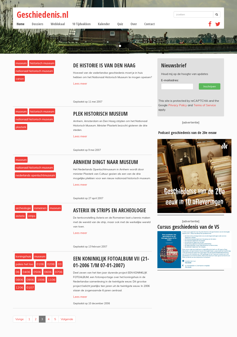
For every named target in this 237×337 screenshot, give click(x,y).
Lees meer (80, 83)
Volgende (67, 319)
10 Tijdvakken (81, 24)
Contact (149, 24)
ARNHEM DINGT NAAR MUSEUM (105, 161)
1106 (51, 279)
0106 (40, 264)
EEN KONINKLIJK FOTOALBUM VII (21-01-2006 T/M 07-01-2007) (111, 262)
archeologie (23, 208)
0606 (48, 272)
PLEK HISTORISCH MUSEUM (100, 113)
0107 (30, 287)
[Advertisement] (190, 304)
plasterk (21, 127)
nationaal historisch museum (34, 71)
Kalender (104, 24)
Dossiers (37, 24)
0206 (51, 264)
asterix (20, 216)
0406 (26, 272)
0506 (37, 272)
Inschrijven (209, 86)
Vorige (19, 319)
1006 (41, 279)
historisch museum (42, 63)
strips (31, 216)
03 (60, 264)
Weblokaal (58, 24)
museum (21, 63)
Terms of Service (204, 105)
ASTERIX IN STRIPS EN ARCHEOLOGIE (109, 210)
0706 (58, 272)
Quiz (120, 24)
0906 (30, 279)
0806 (19, 279)
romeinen (40, 208)
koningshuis (23, 256)
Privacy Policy (177, 105)
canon (20, 79)
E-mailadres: (170, 80)
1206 (19, 287)
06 (17, 272)
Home (20, 24)
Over (134, 24)
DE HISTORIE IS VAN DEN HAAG (104, 65)
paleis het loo (24, 264)
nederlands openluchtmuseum (35, 175)
